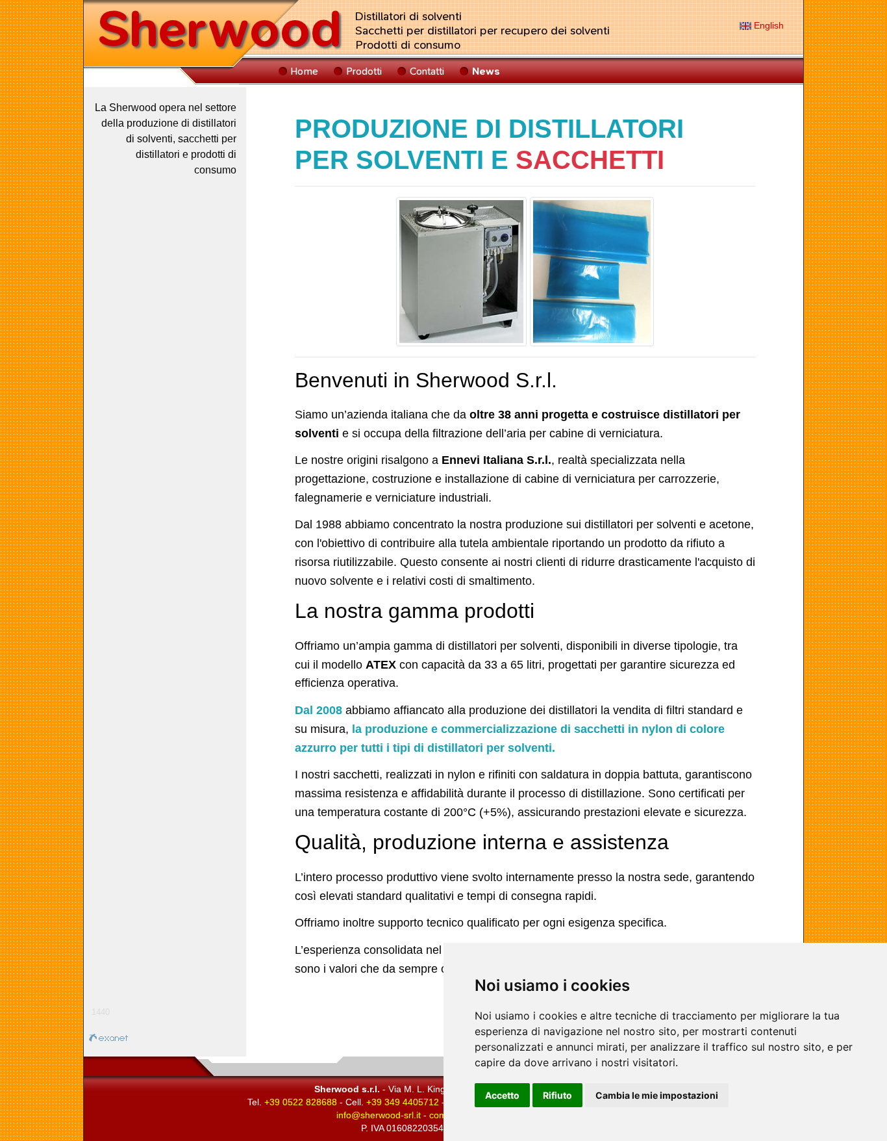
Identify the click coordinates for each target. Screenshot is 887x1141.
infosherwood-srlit (378, 1115)
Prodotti (364, 71)
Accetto (502, 1095)
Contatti (427, 71)
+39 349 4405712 (402, 1102)
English (767, 25)
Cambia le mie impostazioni (656, 1095)
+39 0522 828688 (300, 1102)
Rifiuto (557, 1095)
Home (304, 71)
